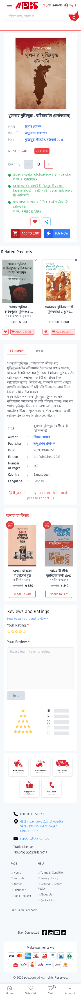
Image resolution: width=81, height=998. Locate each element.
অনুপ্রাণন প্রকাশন (36, 133)
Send (16, 695)
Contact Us (46, 900)
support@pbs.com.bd (35, 838)
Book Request (21, 896)
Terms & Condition (51, 872)
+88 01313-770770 (32, 814)
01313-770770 (55, 5)
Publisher (18, 890)
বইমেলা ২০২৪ (55, 139)
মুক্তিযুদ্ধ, (30, 139)
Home (16, 872)
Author (16, 884)
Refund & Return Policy (50, 886)
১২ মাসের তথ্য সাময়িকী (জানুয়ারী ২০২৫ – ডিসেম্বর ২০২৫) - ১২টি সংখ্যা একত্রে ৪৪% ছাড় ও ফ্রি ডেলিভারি (42, 191)
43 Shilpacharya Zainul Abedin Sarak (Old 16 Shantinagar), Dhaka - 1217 (41, 826)
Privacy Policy (48, 878)
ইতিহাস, (41, 139)
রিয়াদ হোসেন (33, 126)
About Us (45, 894)
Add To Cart (24, 594)
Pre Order (18, 878)
